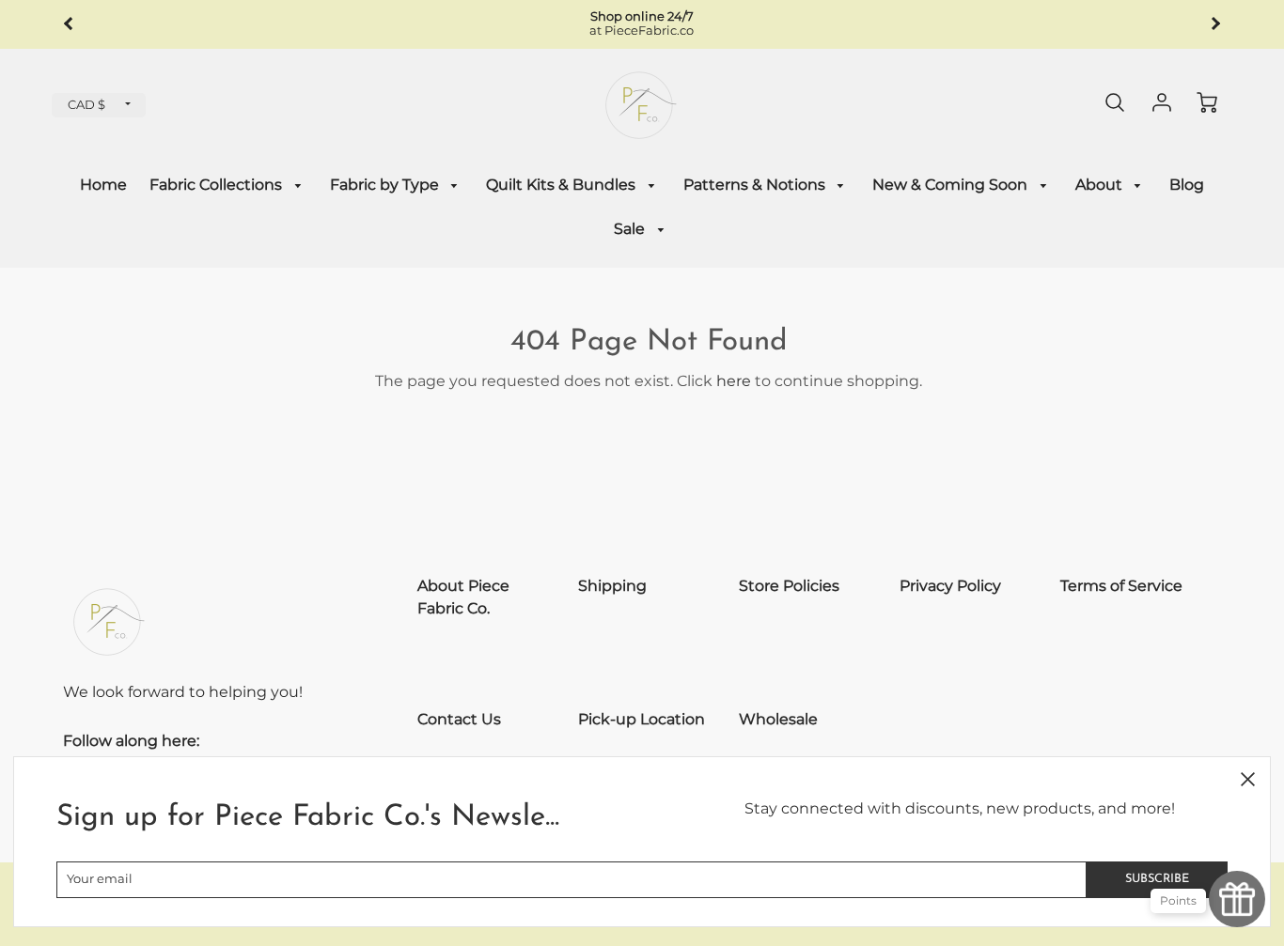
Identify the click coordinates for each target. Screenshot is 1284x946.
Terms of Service (1121, 586)
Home (103, 185)
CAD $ (86, 105)
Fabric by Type (386, 185)
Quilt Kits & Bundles (562, 185)
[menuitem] (103, 185)
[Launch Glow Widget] (1237, 899)
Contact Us (459, 719)
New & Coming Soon (951, 185)
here (733, 381)
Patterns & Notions (756, 185)
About (1100, 185)
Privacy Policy (950, 586)
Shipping (612, 586)
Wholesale (778, 719)
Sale (631, 229)
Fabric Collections (217, 185)
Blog (1186, 185)
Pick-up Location (641, 719)
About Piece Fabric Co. (463, 597)
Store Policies (789, 586)
